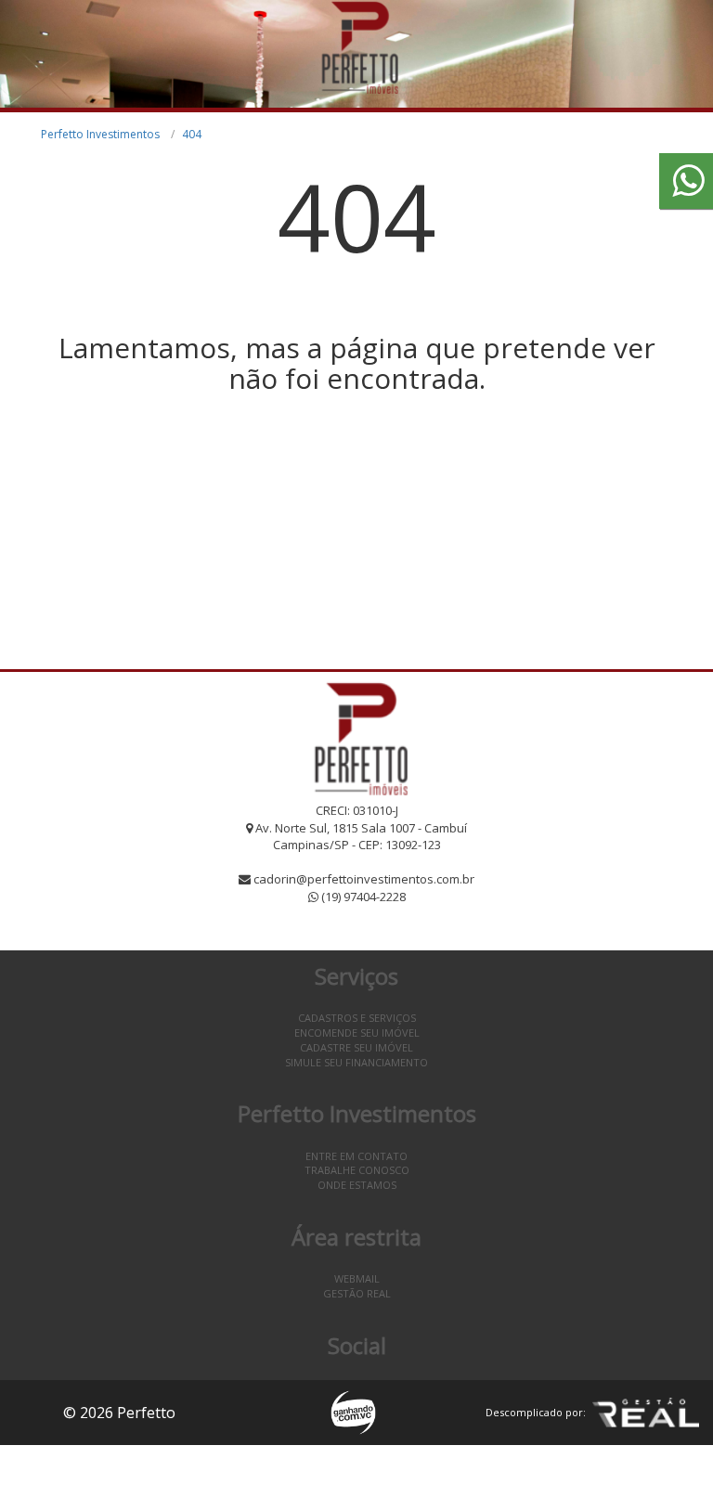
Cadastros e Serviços (357, 1018)
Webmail (357, 1278)
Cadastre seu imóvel (356, 1047)
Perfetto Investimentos (100, 134)
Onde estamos (357, 1185)
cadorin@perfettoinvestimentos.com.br (363, 879)
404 (191, 134)
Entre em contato (356, 1156)
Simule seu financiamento (356, 1062)
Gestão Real (357, 1293)
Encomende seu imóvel (357, 1032)
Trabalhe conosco (357, 1170)
